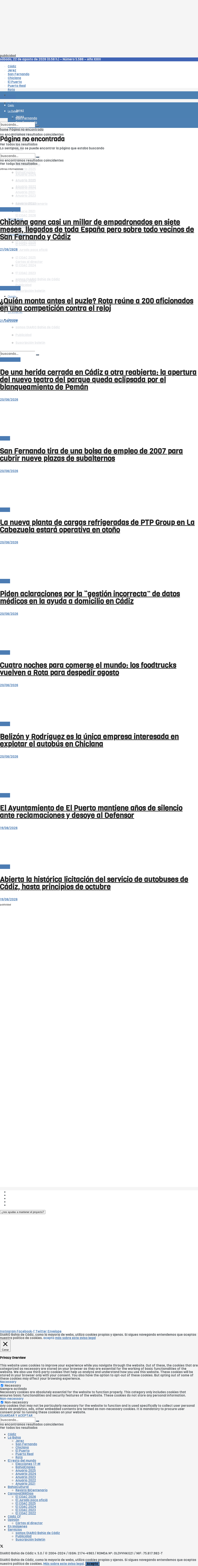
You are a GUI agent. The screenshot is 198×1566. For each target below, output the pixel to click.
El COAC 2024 (25, 1506)
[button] (22, 1212)
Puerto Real (24, 1454)
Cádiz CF (14, 1516)
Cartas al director (29, 1523)
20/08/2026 (9, 399)
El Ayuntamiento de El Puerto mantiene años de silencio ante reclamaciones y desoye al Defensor (91, 811)
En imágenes (17, 1526)
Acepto (92, 1564)
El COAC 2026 (25, 215)
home (4, 129)
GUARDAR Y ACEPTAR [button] (16, 1415)
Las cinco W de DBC (23, 1195)
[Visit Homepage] (40, 84)
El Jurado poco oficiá (31, 250)
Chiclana (22, 1447)
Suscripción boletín (30, 291)
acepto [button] (48, 1338)
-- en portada (10, 209)
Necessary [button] (8, 1382)
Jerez (19, 1441)
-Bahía (5, 438)
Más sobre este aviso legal (63, 1564)
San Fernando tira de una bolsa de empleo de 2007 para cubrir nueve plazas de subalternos (91, 454)
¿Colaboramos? (20, 1205)
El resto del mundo (18, 151)
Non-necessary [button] (11, 1399)
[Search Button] (37, 125)
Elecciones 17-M (27, 1464)
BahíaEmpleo (25, 1467)
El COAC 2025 (25, 1503)
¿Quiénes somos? (21, 1192)
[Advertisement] (99, 27)
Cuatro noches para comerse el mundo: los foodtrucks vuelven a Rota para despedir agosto (88, 669)
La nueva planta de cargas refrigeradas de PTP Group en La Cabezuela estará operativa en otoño (97, 526)
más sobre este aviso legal (75, 1338)
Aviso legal (16, 1202)
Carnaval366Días (20, 1493)
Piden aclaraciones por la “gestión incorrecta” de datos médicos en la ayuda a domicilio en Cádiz (90, 597)
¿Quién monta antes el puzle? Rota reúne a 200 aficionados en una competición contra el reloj (96, 304)
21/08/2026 (9, 249)
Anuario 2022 (25, 1480)
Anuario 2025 (25, 169)
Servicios (15, 1529)
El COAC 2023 (25, 1510)
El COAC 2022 (25, 244)
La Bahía (14, 1437)
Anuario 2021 (25, 1483)
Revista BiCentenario (31, 1490)
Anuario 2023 (25, 1477)
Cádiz (12, 1434)
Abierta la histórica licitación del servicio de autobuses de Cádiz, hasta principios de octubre (94, 883)
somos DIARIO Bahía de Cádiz (37, 1533)
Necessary (13, 1385)
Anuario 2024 (25, 1474)
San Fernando (26, 1444)
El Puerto (22, 1451)
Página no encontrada (26, 129)
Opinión (13, 1520)
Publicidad (16, 1198)
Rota (19, 1457)
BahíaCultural (18, 1487)
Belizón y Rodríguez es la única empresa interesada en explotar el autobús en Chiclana (89, 740)
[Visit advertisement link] (9, 106)
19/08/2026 (9, 828)
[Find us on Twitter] (1, 1547)
